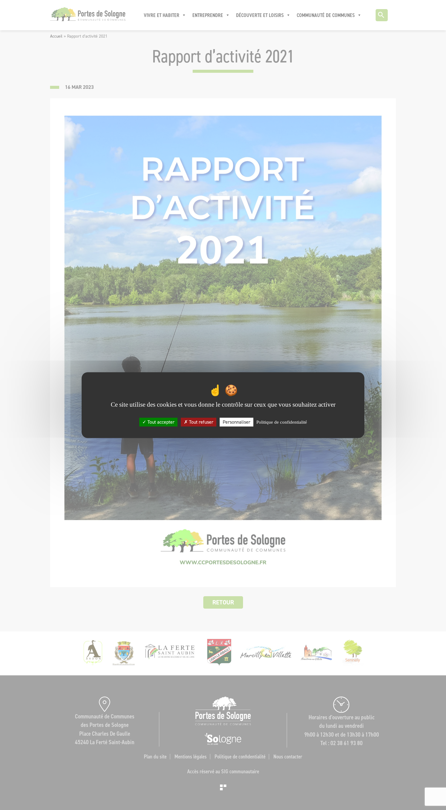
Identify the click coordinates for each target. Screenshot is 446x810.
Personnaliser (236, 422)
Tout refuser (200, 422)
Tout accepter (160, 422)
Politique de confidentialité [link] (281, 422)
